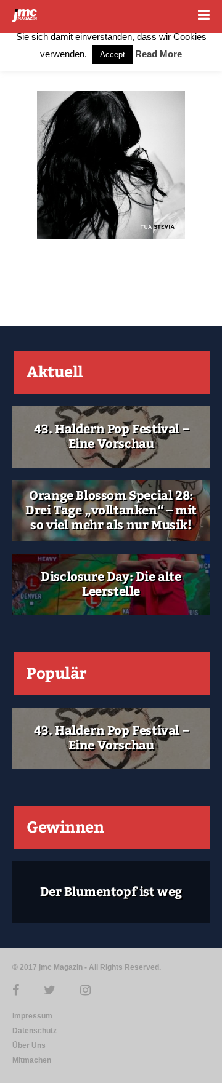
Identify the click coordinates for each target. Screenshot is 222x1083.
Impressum (32, 1016)
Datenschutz (34, 1030)
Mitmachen (31, 1060)
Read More (158, 54)
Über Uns (29, 1045)
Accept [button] (112, 54)
